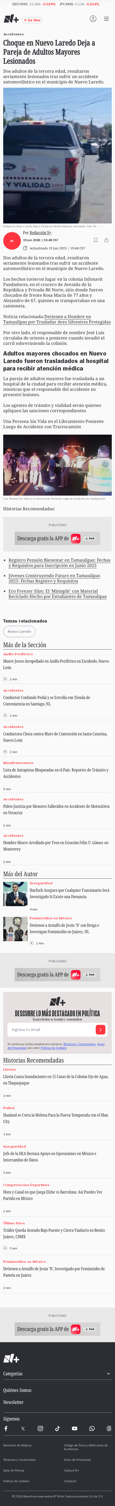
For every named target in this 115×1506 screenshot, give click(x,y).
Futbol (8, 1108)
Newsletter (13, 1402)
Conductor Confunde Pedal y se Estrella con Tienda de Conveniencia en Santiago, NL (46, 700)
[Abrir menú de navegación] (106, 19)
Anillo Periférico (18, 654)
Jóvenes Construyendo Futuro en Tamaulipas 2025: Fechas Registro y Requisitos (54, 578)
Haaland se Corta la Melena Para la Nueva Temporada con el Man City (55, 1118)
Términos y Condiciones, (79, 1044)
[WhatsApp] (92, 1428)
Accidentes (13, 690)
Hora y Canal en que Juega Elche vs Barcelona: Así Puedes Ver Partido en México (52, 1195)
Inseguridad (41, 883)
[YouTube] (74, 1428)
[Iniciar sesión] (93, 18)
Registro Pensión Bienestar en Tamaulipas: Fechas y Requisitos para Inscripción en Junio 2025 (59, 562)
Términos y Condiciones (19, 1460)
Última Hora (14, 1223)
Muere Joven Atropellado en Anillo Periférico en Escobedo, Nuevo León (56, 664)
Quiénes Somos (17, 1390)
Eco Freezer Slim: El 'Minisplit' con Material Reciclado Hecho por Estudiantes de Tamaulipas (58, 593)
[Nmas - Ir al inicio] (11, 18)
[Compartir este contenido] (106, 240)
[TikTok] (57, 1428)
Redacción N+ (41, 232)
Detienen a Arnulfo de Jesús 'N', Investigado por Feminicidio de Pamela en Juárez (54, 1272)
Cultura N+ (71, 1471)
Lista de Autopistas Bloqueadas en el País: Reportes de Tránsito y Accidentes (55, 773)
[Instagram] (40, 1428)
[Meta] (6, 1428)
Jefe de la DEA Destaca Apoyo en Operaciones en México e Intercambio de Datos (49, 1156)
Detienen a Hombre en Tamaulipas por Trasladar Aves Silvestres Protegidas (57, 319)
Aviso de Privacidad (77, 1460)
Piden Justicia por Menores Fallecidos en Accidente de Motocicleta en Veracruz (56, 809)
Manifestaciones (18, 763)
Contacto (70, 1481)
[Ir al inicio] (57, 1358)
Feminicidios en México (51, 918)
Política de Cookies (54, 1048)
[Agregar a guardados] (95, 240)
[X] (23, 1428)
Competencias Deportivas (26, 1185)
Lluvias (9, 1069)
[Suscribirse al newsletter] (100, 1029)
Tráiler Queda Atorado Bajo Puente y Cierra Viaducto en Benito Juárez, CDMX (54, 1233)
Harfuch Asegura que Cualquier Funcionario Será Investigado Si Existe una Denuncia (69, 893)
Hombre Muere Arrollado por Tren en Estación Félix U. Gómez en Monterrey (55, 846)
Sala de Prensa (13, 1471)
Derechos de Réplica (17, 1445)
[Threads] (109, 1428)
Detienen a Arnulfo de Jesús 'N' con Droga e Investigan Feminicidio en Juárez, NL (64, 928)
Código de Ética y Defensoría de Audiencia (86, 1447)
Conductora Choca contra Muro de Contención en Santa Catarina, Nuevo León (55, 737)
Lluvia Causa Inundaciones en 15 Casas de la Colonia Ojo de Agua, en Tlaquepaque (55, 1079)
